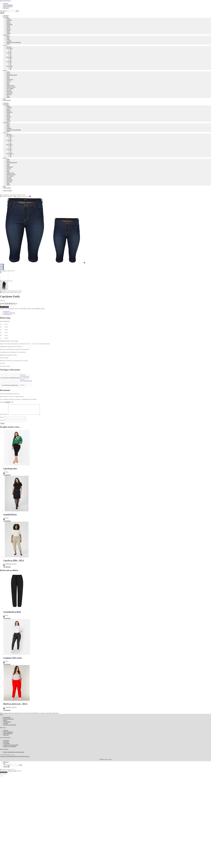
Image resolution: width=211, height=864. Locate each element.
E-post (2, 420)
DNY (8, 78)
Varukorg (5, 3)
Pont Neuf (9, 91)
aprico (8, 73)
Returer (5, 720)
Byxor (8, 36)
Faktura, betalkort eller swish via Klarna (13, 752)
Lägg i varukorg (4, 307)
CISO (8, 76)
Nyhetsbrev (6, 740)
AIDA (8, 72)
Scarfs (8, 27)
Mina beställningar (8, 5)
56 (10, 49)
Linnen (8, 26)
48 (10, 58)
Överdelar (5, 17)
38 (10, 69)
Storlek (2, 303)
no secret (9, 90)
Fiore (8, 84)
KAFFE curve (10, 85)
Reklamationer (7, 722)
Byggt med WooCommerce (22, 756)
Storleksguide (6, 717)
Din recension (4, 414)
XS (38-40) (10, 66)
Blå (14, 195)
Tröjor (8, 32)
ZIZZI (8, 97)
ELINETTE (10, 79)
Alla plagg (6, 15)
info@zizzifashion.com (26, 380)
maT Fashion (10, 88)
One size (9, 46)
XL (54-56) (10, 48)
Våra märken (6, 743)
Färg (11, 195)
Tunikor (9, 33)
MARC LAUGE (11, 87)
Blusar (8, 18)
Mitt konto (6, 8)
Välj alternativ (7, 475)
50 (10, 55)
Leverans (5, 723)
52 (10, 54)
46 (10, 60)
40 (10, 67)
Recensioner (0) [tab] (7, 314)
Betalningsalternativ (8, 719)
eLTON (9, 81)
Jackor (8, 21)
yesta (8, 95)
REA (4, 98)
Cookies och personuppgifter (10, 745)
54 (10, 51)
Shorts (8, 43)
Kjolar (8, 39)
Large (32, 308)
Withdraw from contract (105, 759)
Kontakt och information (9, 724)
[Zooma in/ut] (0, 774)
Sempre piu (10, 93)
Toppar (8, 30)
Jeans (8, 38)
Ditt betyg (2, 402)
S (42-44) (9, 61)
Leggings (9, 41)
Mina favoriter (7, 100)
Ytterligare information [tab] (9, 313)
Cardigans (9, 20)
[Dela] (4, 774)
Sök (17, 11)
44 (10, 63)
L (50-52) (9, 52)
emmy (8, 82)
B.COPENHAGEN (12, 75)
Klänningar (9, 24)
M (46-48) (9, 57)
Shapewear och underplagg (14, 42)
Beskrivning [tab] (6, 311)
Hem (1, 195)
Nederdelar (6, 35)
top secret (9, 94)
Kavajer (9, 23)
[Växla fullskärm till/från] (2, 774)
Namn (2, 417)
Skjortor (9, 29)
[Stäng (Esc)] (5, 774)
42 (10, 64)
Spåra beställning (7, 6)
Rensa (15, 303)
